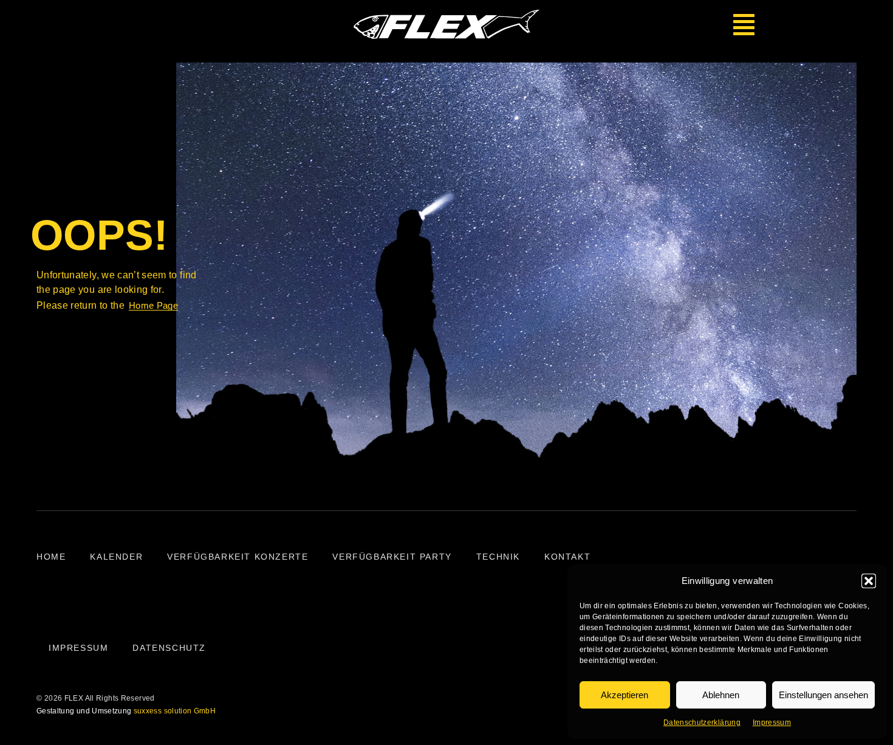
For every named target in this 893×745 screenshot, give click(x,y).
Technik (498, 556)
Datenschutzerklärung (702, 722)
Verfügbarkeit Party (391, 556)
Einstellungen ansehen (823, 695)
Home (51, 556)
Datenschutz (169, 648)
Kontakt (567, 556)
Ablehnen (720, 695)
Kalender (116, 556)
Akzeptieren (624, 695)
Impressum (772, 722)
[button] (869, 581)
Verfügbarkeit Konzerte (237, 556)
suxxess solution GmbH (175, 711)
